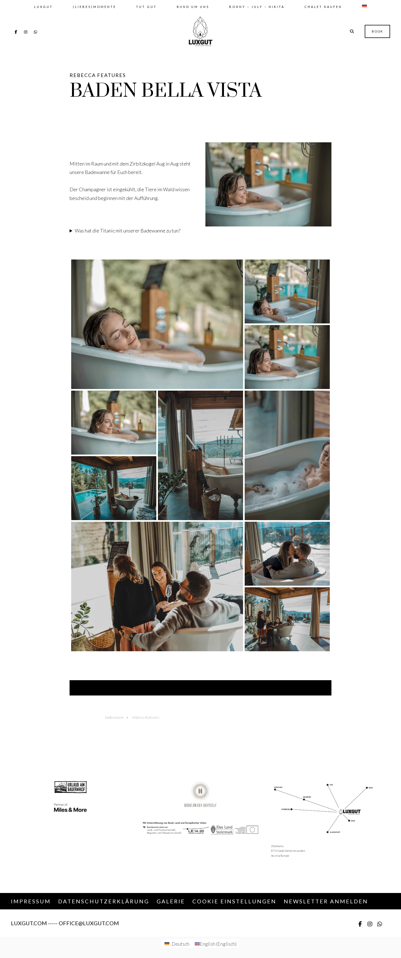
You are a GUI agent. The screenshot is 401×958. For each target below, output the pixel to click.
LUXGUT (43, 6)
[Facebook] (16, 32)
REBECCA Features (98, 75)
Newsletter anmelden (326, 901)
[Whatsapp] (35, 32)
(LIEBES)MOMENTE (94, 6)
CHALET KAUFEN (323, 6)
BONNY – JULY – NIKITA (257, 6)
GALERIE (171, 901)
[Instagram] (26, 32)
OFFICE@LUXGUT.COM (89, 923)
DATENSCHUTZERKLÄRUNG (103, 901)
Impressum (31, 901)
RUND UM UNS (193, 6)
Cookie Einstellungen (234, 901)
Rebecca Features (145, 717)
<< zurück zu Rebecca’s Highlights (200, 688)
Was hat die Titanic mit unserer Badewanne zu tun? (127, 231)
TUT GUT (146, 6)
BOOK (377, 31)
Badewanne (114, 717)
